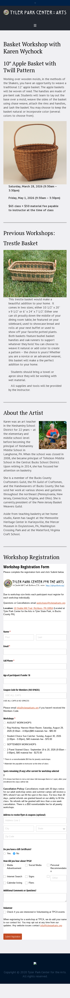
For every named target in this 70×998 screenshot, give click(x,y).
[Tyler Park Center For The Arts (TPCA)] (35, 12)
